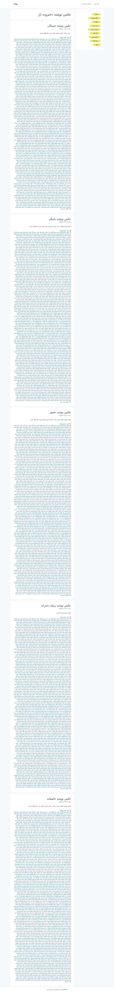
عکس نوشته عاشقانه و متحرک (23, 155)
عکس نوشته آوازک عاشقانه (39, 42)
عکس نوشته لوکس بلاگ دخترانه (59, 193)
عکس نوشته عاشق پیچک (23, 118)
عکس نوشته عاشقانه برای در (24, 123)
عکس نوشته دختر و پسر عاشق (47, 72)
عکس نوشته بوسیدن (66, 54)
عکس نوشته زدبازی (49, 94)
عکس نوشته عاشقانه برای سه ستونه (49, 124)
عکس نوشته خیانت (23, 65)
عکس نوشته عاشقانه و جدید (56, 153)
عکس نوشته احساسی (28, 42)
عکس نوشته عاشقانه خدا (53, 131)
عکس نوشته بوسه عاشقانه (50, 52)
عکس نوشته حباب (22, 62)
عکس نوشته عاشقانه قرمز (25, 145)
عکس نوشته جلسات (42, 62)
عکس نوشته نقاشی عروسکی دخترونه (27, 205)
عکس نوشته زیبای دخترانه (54, 104)
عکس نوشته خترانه (32, 65)
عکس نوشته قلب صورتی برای (33, 181)
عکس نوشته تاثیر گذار (33, 55)
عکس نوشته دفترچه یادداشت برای (63, 86)
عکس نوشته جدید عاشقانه (39, 59)
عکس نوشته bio (27, 39)
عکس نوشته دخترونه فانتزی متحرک (43, 76)
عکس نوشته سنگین (62, 106)
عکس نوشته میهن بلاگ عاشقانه (48, 202)
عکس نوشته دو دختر (66, 87)
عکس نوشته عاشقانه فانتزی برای (39, 145)
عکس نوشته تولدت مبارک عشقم (40, 57)
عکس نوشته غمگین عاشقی (21, 170)
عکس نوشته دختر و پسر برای (61, 72)
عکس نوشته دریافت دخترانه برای (40, 82)
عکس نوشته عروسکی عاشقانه (33, 160)
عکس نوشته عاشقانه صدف (64, 141)
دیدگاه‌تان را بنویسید (64, 208)
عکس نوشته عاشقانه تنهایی (64, 129)
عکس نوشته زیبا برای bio (43, 99)
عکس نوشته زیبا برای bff (55, 99)
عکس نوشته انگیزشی (66, 47)
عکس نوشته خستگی (59, 25)
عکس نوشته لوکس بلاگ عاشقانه (43, 193)
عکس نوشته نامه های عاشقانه (30, 203)
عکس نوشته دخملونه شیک (45, 81)
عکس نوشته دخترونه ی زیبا (51, 79)
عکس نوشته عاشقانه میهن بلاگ (29, 151)
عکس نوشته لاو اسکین (28, 190)
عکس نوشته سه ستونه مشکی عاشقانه (58, 109)
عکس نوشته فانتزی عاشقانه (61, 173)
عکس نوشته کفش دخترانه (24, 185)
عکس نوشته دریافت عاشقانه (25, 82)
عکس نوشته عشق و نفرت (36, 163)
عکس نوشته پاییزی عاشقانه (54, 54)
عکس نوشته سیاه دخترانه (43, 109)
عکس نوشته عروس (28, 158)
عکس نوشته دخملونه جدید (58, 81)
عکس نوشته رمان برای (28, 91)
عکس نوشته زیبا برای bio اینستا (29, 99)
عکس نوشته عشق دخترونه (32, 161)
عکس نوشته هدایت (45, 207)
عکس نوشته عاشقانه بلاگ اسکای (39, 126)
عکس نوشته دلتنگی (42, 86)
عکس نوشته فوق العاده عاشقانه (42, 175)
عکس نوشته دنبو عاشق (31, 86)
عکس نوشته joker (64, 40)
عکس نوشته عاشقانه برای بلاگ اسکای (55, 123)
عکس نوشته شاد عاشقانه (49, 113)
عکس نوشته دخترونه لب (58, 77)
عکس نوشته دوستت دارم (31, 89)
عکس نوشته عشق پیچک (44, 161)
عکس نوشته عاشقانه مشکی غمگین (60, 151)
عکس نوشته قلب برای (27, 178)
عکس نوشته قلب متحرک (39, 183)
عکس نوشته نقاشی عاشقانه (43, 205)
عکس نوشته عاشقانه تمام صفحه (22, 128)
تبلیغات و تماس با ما (86, 4)
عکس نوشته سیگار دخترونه (28, 111)
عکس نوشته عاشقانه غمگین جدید (26, 143)
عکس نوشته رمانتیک (61, 92)
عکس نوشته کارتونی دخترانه (50, 185)
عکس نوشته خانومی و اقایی (44, 65)
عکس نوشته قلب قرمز (62, 183)
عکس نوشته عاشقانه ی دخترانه (36, 156)
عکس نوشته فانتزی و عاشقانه (33, 173)
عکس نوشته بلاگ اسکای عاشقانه (46, 50)
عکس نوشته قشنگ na (52, 176)
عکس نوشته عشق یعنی (24, 163)
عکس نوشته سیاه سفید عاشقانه (28, 109)
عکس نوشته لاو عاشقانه (38, 192)
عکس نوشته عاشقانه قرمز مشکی (50, 146)
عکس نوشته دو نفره (56, 89)
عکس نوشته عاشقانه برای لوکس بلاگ (31, 124)
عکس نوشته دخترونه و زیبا (21, 77)
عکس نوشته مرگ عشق (36, 197)
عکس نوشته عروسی (21, 160)
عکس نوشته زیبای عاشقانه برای (40, 104)
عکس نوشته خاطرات (33, 64)
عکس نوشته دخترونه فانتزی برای (59, 76)
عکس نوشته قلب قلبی (50, 183)
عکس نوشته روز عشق (23, 92)
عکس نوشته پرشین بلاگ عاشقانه (40, 54)
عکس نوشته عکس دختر (56, 168)
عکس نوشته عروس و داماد (62, 160)
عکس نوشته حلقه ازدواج (44, 64)
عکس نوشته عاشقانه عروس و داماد (35, 141)
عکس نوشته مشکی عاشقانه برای (39, 198)
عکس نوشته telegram (61, 42)
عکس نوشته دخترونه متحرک (45, 77)
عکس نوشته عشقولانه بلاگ (43, 165)
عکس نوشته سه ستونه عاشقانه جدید (37, 108)
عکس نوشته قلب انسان (50, 178)
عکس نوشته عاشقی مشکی (39, 158)
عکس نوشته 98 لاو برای (54, 39)
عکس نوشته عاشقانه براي (29, 121)
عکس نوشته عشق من (62, 163)
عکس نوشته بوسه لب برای (21, 52)
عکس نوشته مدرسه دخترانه (60, 197)
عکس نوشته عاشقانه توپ (52, 129)
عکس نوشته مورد (34, 200)
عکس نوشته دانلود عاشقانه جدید (30, 69)
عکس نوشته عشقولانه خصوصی (29, 165)
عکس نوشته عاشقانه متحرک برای (38, 148)
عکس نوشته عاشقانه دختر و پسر (37, 133)
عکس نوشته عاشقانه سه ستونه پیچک (35, 139)
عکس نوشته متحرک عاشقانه (56, 195)
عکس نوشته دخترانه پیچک (23, 72)
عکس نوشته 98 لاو (64, 39)
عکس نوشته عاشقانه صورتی (51, 141)
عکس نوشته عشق (67, 161)
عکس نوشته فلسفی (55, 175)
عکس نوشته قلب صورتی (46, 181)
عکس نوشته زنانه (40, 97)
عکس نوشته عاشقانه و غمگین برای (39, 155)
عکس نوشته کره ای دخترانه (36, 185)
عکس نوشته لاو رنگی (63, 192)
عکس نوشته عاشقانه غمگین (57, 143)
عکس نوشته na (35, 40)
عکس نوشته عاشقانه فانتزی (54, 145)
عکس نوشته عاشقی (51, 158)
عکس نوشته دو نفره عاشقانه (44, 89)
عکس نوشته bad (44, 39)
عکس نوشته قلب (61, 178)
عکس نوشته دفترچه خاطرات (22, 84)
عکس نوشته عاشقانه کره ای (23, 146)
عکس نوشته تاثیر (43, 55)
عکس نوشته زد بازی (59, 94)
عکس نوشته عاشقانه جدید (24, 129)
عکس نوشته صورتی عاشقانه (24, 116)
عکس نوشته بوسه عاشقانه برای (36, 52)
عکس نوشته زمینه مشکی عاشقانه (35, 96)
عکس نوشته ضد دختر (57, 118)
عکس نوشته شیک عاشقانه (29, 114)
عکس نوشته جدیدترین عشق (34, 60)
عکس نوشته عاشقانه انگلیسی (59, 121)
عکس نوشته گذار (32, 188)
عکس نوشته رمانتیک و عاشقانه (36, 92)
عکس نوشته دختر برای (54, 71)
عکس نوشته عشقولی (36, 166)
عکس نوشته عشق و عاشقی (49, 163)
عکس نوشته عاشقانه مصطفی (44, 151)
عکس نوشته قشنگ (62, 176)
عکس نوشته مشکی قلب (44, 200)
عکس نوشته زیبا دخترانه (23, 101)
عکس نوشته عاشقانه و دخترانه (42, 153)
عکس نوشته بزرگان (59, 50)
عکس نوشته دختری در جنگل (26, 79)
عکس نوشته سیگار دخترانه (42, 111)
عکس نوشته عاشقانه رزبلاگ (31, 136)
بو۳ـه (16, 4)
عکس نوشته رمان (38, 91)
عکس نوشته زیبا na (22, 97)
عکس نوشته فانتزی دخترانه (50, 171)
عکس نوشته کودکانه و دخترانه (43, 188)
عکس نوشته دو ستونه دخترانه (43, 87)
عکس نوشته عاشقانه (64, 37)
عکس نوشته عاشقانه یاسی (21, 156)
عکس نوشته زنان (49, 97)
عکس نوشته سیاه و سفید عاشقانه (56, 111)
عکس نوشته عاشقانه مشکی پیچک (36, 150)
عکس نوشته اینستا (56, 47)
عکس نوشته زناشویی (58, 97)
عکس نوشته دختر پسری (42, 71)
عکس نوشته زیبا (31, 97)
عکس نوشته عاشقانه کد (36, 146)
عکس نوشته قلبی (62, 185)
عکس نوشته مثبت (29, 195)
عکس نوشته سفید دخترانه (26, 104)
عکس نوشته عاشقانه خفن (41, 131)
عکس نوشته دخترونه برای (58, 74)
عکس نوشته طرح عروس (45, 118)
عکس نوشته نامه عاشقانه (43, 203)
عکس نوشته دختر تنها (31, 71)
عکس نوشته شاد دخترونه (61, 113)
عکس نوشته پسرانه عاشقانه (25, 54)
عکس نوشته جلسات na (32, 62)
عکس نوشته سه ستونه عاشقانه (35, 106)
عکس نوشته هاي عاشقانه (56, 207)
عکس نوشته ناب (23, 202)
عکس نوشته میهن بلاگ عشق (34, 202)
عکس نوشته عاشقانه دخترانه (61, 134)
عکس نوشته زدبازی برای (39, 94)
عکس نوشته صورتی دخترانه (37, 116)
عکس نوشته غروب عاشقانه (44, 168)
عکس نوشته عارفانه (34, 118)
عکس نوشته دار (57, 67)
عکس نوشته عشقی (25, 166)
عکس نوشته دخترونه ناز (33, 77)
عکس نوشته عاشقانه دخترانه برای (46, 134)
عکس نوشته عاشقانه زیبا (59, 138)
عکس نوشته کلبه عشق (55, 186)
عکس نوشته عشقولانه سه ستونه (48, 166)
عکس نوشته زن (23, 96)
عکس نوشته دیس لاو (62, 91)
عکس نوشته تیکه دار (50, 59)
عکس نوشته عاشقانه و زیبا (28, 153)
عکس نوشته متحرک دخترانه (29, 193)
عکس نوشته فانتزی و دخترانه (47, 173)
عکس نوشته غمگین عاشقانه (51, 170)
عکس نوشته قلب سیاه (30, 180)
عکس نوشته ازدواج (49, 44)
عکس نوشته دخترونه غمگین (32, 74)
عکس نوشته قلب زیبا (52, 180)
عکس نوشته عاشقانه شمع (20, 139)
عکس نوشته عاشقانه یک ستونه (64, 158)
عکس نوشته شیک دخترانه (41, 114)
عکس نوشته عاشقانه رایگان (60, 136)
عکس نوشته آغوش (51, 42)
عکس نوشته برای (36, 47)
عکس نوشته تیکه (60, 59)
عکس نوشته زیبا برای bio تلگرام (53, 101)
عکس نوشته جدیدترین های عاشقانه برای (57, 62)
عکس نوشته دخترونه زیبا (45, 74)
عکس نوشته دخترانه (34, 72)
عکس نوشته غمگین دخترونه (64, 170)
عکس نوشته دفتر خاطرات (52, 84)
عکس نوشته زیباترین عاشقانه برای (40, 102)
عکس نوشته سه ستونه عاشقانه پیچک (55, 108)
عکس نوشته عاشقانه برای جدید (38, 123)
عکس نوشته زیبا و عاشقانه (55, 102)
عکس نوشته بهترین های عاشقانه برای (29, 50)
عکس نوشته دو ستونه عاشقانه (29, 87)
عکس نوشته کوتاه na (25, 186)
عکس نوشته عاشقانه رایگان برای (46, 136)
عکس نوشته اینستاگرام (45, 47)
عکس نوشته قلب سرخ (41, 180)
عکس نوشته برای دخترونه (58, 49)
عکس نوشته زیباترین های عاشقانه (23, 102)
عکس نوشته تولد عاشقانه (55, 57)
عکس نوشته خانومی (56, 65)
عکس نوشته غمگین (32, 168)
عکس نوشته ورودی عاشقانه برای (32, 207)
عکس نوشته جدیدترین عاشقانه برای (49, 60)
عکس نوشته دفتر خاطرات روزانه (37, 84)
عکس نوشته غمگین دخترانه (21, 168)
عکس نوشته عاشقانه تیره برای (38, 129)
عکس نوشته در (52, 82)
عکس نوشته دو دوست (56, 87)
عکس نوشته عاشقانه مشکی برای (52, 150)
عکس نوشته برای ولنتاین (28, 49)
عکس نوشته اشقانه (23, 44)
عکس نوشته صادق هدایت (51, 116)
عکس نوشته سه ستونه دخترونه (50, 106)
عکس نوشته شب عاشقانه (23, 113)
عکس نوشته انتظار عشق (49, 45)
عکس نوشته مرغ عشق (48, 197)
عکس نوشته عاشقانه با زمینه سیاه (44, 121)
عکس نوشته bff (35, 39)
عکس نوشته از (58, 44)
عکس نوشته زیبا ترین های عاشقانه (38, 101)
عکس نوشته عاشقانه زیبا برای (46, 138)
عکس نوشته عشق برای (56, 161)
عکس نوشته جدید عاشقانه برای (25, 59)
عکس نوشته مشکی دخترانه (24, 197)
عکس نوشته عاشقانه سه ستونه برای (53, 139)
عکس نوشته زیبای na (66, 104)
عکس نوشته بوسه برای (62, 52)
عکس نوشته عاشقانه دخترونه (31, 134)
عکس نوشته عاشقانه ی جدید (50, 156)
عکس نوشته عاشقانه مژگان (23, 148)
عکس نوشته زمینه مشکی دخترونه (51, 96)
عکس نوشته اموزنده (60, 45)
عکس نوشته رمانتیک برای (50, 92)
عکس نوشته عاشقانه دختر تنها (52, 133)
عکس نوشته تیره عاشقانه (27, 57)
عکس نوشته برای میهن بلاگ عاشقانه (43, 49)
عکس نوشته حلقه (55, 64)
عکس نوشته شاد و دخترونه (36, 113)
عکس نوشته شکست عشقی (54, 114)
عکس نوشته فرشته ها (66, 175)
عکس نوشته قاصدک (30, 175)
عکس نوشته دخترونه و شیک (64, 79)
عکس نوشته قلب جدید (63, 180)
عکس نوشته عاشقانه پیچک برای (37, 128)
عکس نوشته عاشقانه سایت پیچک (31, 138)
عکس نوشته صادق (61, 116)
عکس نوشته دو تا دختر (20, 86)
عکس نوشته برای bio (26, 47)
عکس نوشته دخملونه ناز (61, 82)
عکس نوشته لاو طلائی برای (51, 192)
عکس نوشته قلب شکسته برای (60, 181)
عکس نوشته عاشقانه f (58, 119)
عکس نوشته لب (29, 192)
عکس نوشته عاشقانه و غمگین (54, 155)
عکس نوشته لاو (38, 190)
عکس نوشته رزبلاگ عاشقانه (49, 91)
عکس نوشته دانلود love (47, 67)
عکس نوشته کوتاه (45, 186)
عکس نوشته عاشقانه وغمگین (64, 156)
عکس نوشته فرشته (21, 173)
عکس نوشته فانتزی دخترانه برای (35, 171)
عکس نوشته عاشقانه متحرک (53, 148)
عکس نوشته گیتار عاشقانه (48, 190)
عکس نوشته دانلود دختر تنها (35, 67)
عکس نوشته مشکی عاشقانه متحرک (59, 200)
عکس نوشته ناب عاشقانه (55, 203)
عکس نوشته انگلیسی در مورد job (24, 45)
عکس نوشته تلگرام (23, 55)
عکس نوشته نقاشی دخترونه (57, 205)
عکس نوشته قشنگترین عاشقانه (25, 176)
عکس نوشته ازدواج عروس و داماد (36, 44)
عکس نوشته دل (50, 86)
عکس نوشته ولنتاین (19, 207)
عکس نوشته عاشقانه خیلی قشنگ (26, 131)
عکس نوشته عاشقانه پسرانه (24, 126)
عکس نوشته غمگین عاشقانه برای (36, 170)
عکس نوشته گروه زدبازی (61, 190)
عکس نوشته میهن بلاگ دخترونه (64, 202)
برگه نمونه (96, 4)
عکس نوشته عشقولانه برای (56, 165)
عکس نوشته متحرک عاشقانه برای (41, 195)
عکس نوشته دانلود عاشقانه (60, 69)
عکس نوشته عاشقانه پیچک (52, 128)
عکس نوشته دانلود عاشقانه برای (46, 69)
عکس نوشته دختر (64, 71)
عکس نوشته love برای (45, 40)
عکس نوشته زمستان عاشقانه (25, 94)
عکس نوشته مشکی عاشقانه (53, 198)
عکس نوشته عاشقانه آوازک (33, 119)
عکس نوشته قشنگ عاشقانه (40, 176)
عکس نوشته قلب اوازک (39, 178)
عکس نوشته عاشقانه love (46, 119)
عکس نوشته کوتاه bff (36, 186)
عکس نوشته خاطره (23, 64)
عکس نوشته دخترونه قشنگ (28, 76)
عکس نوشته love (55, 40)
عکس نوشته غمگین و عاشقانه (64, 171)
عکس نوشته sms (27, 40)
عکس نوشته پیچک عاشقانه (54, 55)
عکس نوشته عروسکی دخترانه (48, 160)
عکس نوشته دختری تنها (39, 79)
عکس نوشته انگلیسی (38, 45)
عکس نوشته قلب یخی (27, 183)
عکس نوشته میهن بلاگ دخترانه (22, 200)
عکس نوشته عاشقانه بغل (53, 126)
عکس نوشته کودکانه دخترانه (57, 188)
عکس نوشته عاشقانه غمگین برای (42, 143)
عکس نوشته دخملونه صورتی (31, 81)
